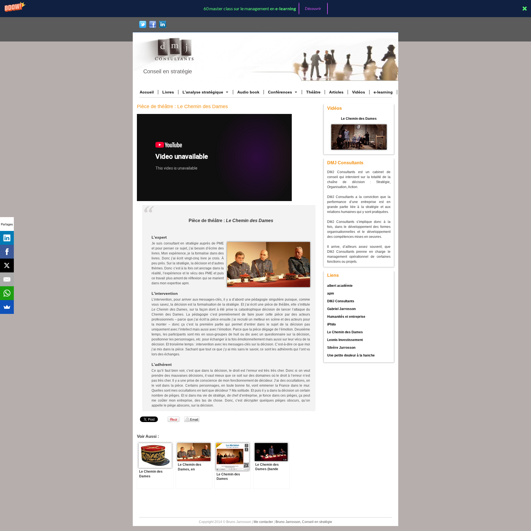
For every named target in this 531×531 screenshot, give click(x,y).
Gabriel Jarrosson (341, 309)
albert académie (340, 286)
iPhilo (331, 324)
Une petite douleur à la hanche (351, 355)
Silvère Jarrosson (341, 348)
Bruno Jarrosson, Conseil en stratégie (303, 522)
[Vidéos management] (359, 137)
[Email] (7, 279)
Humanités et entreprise (346, 317)
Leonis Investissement (345, 340)
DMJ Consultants (340, 301)
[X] (7, 265)
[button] (265, 8)
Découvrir (313, 8)
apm (330, 293)
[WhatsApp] (7, 293)
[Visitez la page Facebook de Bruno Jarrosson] (152, 24)
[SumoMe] (7, 307)
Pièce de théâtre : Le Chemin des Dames (182, 106)
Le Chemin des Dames (359, 119)
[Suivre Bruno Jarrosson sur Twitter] (142, 24)
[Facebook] (7, 252)
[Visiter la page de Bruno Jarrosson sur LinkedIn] (162, 24)
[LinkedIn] (7, 238)
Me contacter (263, 522)
